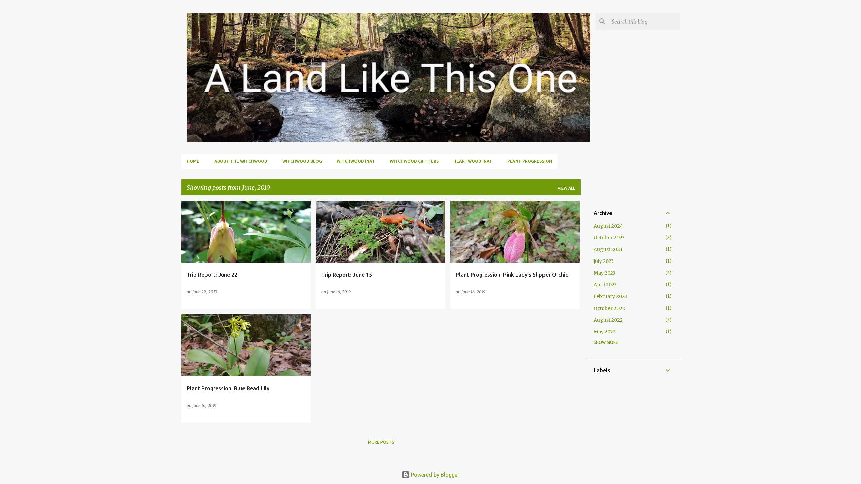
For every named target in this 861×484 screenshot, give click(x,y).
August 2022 (608, 320)
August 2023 (608, 249)
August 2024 (608, 226)
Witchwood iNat (356, 161)
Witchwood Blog (302, 161)
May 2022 (605, 332)
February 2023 (610, 296)
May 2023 (604, 273)
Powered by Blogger (434, 475)
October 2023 (609, 238)
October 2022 (609, 308)
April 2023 (605, 285)
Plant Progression (529, 161)
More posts (381, 442)
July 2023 (604, 261)
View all (566, 188)
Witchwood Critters (414, 161)
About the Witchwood (240, 161)
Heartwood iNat (472, 161)
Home (193, 161)
